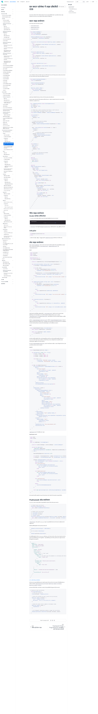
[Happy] (51, 620)
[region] (47, 282)
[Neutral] (52, 620)
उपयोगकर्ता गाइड (6, 1)
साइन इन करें (27, 1)
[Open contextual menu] (65, 6)
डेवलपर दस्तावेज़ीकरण (13, 1)
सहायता (18, 1)
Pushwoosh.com (69, 1)
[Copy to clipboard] (65, 32)
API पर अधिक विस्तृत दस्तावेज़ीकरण (34, 580)
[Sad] (54, 620)
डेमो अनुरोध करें (22, 1)
